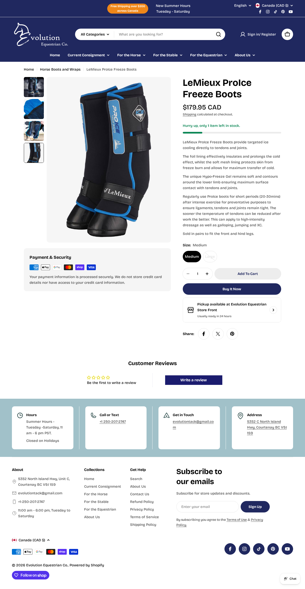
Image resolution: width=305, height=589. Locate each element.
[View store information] (273, 310)
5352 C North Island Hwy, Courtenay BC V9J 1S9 (267, 427)
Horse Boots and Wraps (60, 69)
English (240, 5)
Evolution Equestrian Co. (47, 565)
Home (29, 69)
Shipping (189, 114)
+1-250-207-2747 (31, 502)
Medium (192, 256)
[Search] (218, 34)
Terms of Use (237, 520)
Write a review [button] (193, 380)
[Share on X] (218, 334)
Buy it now (232, 289)
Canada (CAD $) (275, 5)
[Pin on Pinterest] (232, 334)
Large (211, 258)
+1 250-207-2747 (113, 421)
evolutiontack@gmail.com (40, 493)
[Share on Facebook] (203, 334)
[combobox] (150, 34)
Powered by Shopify (87, 565)
